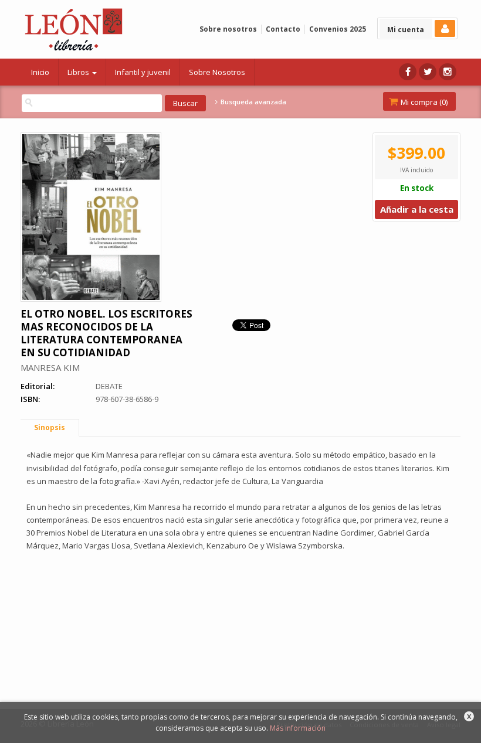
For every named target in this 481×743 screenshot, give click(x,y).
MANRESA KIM (50, 367)
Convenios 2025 (337, 29)
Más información (298, 728)
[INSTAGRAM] (447, 71)
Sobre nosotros (228, 29)
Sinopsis (49, 427)
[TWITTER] (427, 71)
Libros (79, 72)
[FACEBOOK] (407, 71)
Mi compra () (423, 102)
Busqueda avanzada (252, 101)
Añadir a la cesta (416, 209)
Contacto (283, 29)
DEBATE (109, 386)
